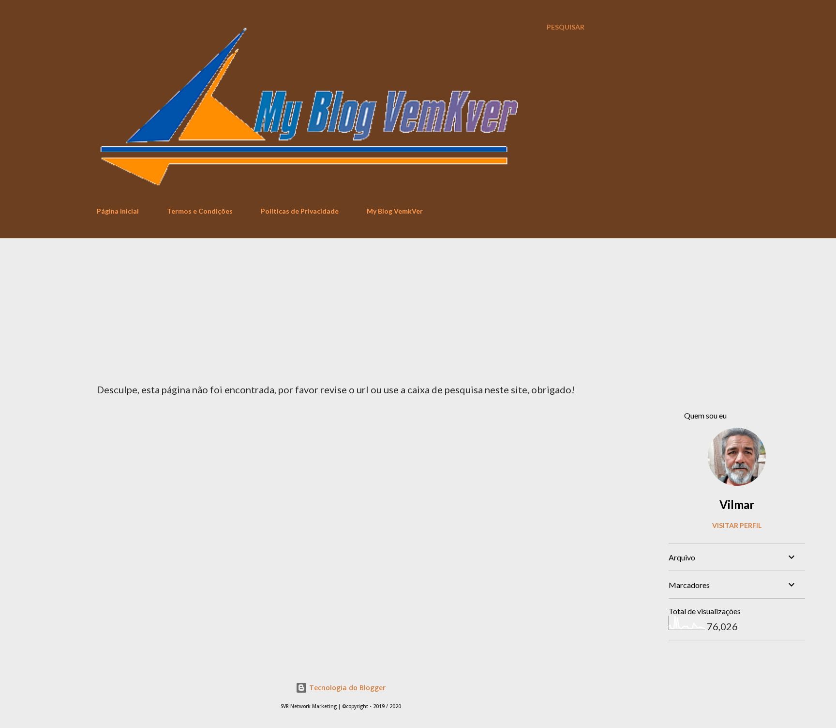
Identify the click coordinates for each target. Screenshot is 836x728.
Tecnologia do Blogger (346, 687)
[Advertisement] (418, 311)
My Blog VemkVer (395, 211)
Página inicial (118, 211)
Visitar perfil (736, 525)
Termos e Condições (200, 211)
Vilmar (736, 504)
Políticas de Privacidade (300, 211)
